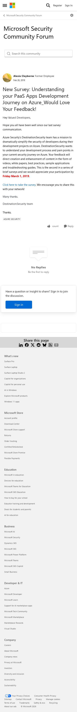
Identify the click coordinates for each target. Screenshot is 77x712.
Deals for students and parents (17, 509)
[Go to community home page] (12, 5)
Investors (8, 668)
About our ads (10, 706)
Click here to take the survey (19, 184)
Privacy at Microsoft (12, 662)
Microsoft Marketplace (14, 617)
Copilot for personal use (14, 384)
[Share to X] (33, 344)
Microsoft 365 (10, 548)
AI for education (11, 515)
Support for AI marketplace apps (18, 605)
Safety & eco (39, 702)
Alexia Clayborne (23, 76)
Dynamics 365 (10, 543)
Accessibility (9, 679)
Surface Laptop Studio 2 (14, 372)
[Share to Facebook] (27, 344)
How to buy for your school (15, 497)
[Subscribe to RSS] (50, 344)
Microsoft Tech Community (15, 611)
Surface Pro (9, 361)
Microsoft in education (14, 474)
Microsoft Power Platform (15, 554)
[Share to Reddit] (38, 344)
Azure (6, 588)
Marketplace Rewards (13, 622)
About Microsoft (11, 650)
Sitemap (7, 699)
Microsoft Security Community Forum (24, 15)
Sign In (69, 5)
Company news (10, 656)
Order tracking (10, 441)
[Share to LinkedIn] (21, 344)
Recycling (53, 702)
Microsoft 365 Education (14, 492)
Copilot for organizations (15, 378)
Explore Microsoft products (16, 395)
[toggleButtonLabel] (71, 15)
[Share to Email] (56, 344)
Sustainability (10, 685)
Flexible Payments (12, 458)
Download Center (12, 423)
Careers (7, 645)
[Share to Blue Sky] (44, 344)
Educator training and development (19, 503)
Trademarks (24, 702)
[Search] (48, 5)
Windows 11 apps (12, 401)
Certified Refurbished (13, 446)
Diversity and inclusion (14, 673)
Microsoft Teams (11, 560)
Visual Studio (10, 628)
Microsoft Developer (13, 594)
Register (57, 5)
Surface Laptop (10, 367)
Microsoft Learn (11, 599)
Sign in (19, 304)
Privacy (39, 699)
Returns (7, 435)
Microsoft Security (12, 537)
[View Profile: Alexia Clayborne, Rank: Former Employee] (7, 77)
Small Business (10, 571)
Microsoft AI (9, 531)
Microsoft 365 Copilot (13, 566)
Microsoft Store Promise (14, 452)
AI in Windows (10, 390)
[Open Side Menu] (5, 5)
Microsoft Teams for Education (17, 486)
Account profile (10, 418)
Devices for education (13, 480)
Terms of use (9, 702)
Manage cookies (53, 699)
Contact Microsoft (23, 699)
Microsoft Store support (14, 429)
